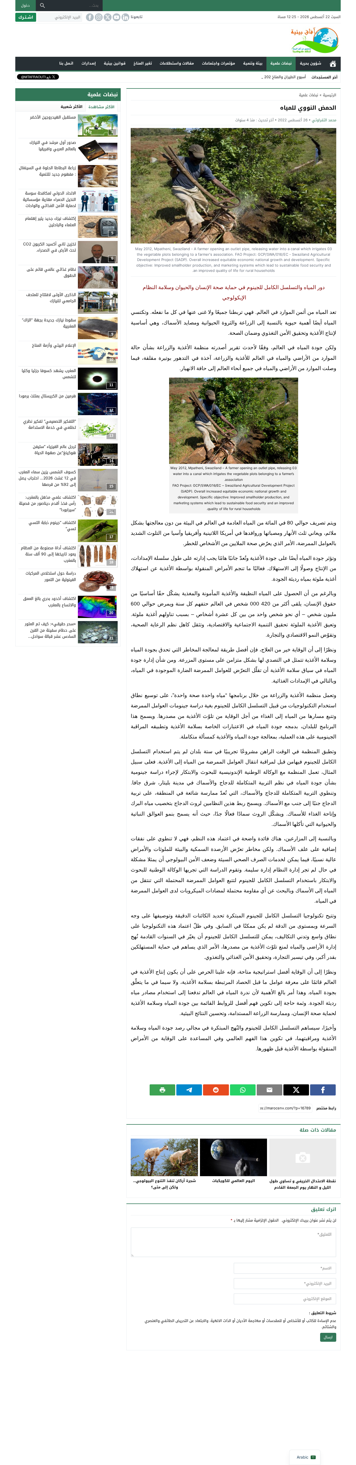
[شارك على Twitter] (296, 1090)
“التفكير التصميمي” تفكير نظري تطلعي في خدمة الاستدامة (49, 424)
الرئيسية (333, 63)
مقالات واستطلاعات (177, 63)
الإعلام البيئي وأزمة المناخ (54, 345)
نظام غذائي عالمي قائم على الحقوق (51, 272)
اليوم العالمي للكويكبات (233, 1180)
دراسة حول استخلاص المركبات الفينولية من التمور (51, 576)
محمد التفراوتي (324, 120)
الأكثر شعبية (72, 106)
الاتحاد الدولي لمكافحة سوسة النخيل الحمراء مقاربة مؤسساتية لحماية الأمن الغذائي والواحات (49, 199)
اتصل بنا (66, 63)
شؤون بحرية (310, 63)
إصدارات (88, 63)
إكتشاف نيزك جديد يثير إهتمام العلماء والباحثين (50, 221)
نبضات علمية (281, 63)
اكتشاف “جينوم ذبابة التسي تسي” (52, 525)
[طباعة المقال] (162, 1090)
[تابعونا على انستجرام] (98, 17)
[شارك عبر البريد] (269, 1090)
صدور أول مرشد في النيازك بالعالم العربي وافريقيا (52, 145)
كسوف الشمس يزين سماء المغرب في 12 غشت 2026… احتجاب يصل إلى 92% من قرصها (47, 478)
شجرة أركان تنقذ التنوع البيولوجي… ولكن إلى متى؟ (164, 1184)
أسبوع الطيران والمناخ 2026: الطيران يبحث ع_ (270, 76)
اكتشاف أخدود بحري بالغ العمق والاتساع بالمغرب (49, 602)
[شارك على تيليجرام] (189, 1090)
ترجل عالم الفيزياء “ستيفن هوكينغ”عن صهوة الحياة (54, 449)
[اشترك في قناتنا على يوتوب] (116, 17)
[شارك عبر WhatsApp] (242, 1090)
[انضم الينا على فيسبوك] (89, 17)
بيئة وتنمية (253, 63)
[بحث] (42, 5)
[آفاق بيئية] (178, 40)
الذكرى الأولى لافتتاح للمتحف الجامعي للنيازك (51, 297)
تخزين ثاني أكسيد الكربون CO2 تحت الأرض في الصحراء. (49, 247)
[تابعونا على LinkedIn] (124, 17)
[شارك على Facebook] (323, 1090)
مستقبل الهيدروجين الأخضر (53, 117)
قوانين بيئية (114, 63)
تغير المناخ (143, 63)
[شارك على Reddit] (215, 1090)
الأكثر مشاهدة (101, 107)
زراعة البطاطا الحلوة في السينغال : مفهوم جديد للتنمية (47, 171)
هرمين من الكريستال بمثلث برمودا (47, 396)
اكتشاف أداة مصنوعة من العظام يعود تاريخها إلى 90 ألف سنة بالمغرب (48, 554)
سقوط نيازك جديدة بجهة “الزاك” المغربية (49, 323)
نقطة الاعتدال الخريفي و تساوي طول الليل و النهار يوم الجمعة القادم (303, 1184)
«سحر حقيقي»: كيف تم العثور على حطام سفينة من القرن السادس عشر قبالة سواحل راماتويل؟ (50, 633)
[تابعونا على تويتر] (107, 17)
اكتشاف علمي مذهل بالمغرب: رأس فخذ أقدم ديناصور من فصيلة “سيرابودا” (47, 503)
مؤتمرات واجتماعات (218, 63)
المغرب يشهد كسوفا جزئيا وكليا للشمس (49, 373)
